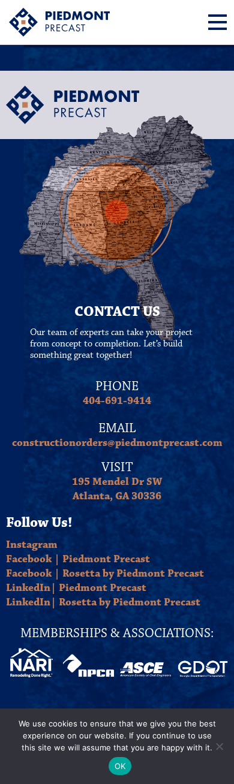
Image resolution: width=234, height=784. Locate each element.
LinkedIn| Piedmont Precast (76, 588)
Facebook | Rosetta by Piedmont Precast (105, 573)
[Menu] (217, 22)
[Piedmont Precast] (59, 22)
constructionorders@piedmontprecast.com (117, 443)
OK (120, 766)
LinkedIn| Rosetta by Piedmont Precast (103, 602)
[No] (219, 746)
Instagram (32, 544)
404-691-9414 (117, 401)
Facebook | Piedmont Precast (78, 559)
